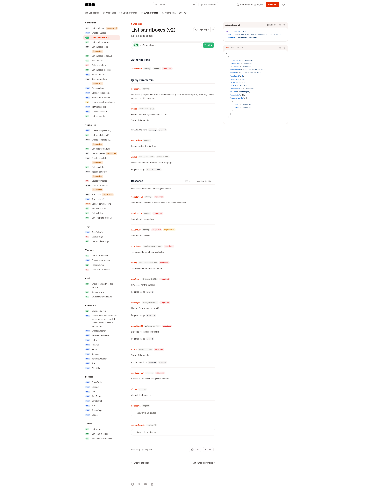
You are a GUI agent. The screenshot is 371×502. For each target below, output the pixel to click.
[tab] (227, 48)
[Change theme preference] (283, 4)
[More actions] (212, 29)
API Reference (151, 13)
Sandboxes (94, 13)
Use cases (111, 13)
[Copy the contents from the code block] (280, 25)
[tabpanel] (255, 87)
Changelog (170, 13)
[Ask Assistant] (284, 25)
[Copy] (199, 45)
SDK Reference (130, 13)
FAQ (184, 13)
